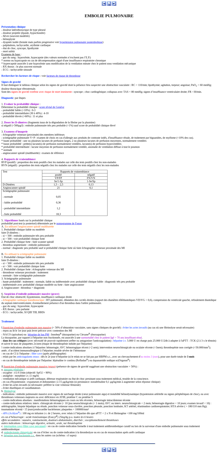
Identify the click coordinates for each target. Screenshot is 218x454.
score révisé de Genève (51, 107)
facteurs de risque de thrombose (63, 75)
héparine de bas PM (38, 334)
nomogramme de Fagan (69, 223)
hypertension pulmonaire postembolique (81, 42)
